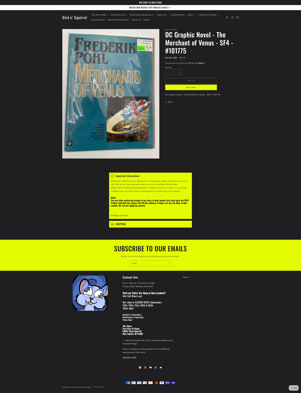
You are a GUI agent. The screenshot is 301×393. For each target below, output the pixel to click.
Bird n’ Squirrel (73, 387)
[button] (100, 14)
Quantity (168, 67)
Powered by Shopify (85, 387)
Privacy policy (98, 387)
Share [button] (170, 102)
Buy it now (191, 87)
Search (186, 277)
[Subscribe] (169, 263)
